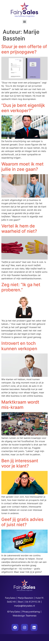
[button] (24, 21)
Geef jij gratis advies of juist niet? (22, 522)
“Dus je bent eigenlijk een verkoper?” (23, 108)
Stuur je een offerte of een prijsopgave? (24, 49)
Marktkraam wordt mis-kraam (20, 404)
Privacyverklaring (31, 611)
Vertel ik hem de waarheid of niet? (19, 228)
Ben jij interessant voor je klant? (19, 463)
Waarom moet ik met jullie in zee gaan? (22, 166)
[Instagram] (24, 627)
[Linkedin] (34, 627)
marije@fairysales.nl (24, 605)
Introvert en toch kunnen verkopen (19, 346)
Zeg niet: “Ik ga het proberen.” (20, 287)
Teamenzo (31, 615)
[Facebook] (15, 627)
